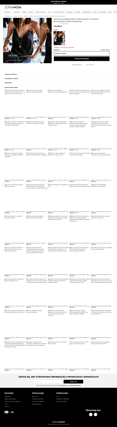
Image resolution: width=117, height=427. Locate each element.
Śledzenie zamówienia (10, 399)
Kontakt (7, 406)
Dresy (95, 12)
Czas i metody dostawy (38, 401)
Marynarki (102, 12)
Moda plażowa (40, 12)
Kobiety (15, 16)
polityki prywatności (75, 385)
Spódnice (70, 12)
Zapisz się (73, 381)
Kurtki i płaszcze (59, 12)
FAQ (6, 404)
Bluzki (50, 12)
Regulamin (35, 396)
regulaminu (63, 385)
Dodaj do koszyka (82, 59)
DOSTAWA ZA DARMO (58, 1)
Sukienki (7, 12)
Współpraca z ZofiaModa (62, 399)
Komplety (17, 12)
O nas (57, 396)
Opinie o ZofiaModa (61, 401)
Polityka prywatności (37, 399)
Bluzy (110, 12)
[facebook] (95, 414)
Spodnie (77, 12)
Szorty (31, 12)
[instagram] (90, 414)
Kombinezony (86, 12)
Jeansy (24, 12)
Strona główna (8, 16)
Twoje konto (8, 396)
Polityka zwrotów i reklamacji (12, 401)
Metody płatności (36, 404)
